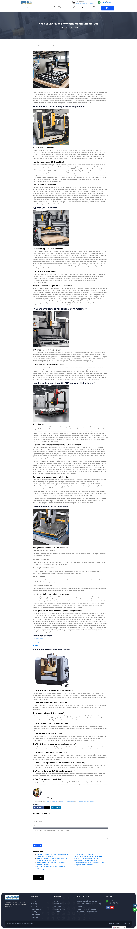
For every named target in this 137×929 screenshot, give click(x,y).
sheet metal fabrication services (85, 801)
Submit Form (37, 845)
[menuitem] (28, 7)
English (117, 927)
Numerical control (38, 639)
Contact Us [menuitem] (92, 7)
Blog (38, 45)
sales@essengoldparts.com (85, 3)
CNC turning (56, 801)
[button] (38, 807)
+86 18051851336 (107, 3)
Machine (35, 645)
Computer (36, 642)
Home (34, 45)
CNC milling (50, 801)
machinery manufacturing (67, 801)
